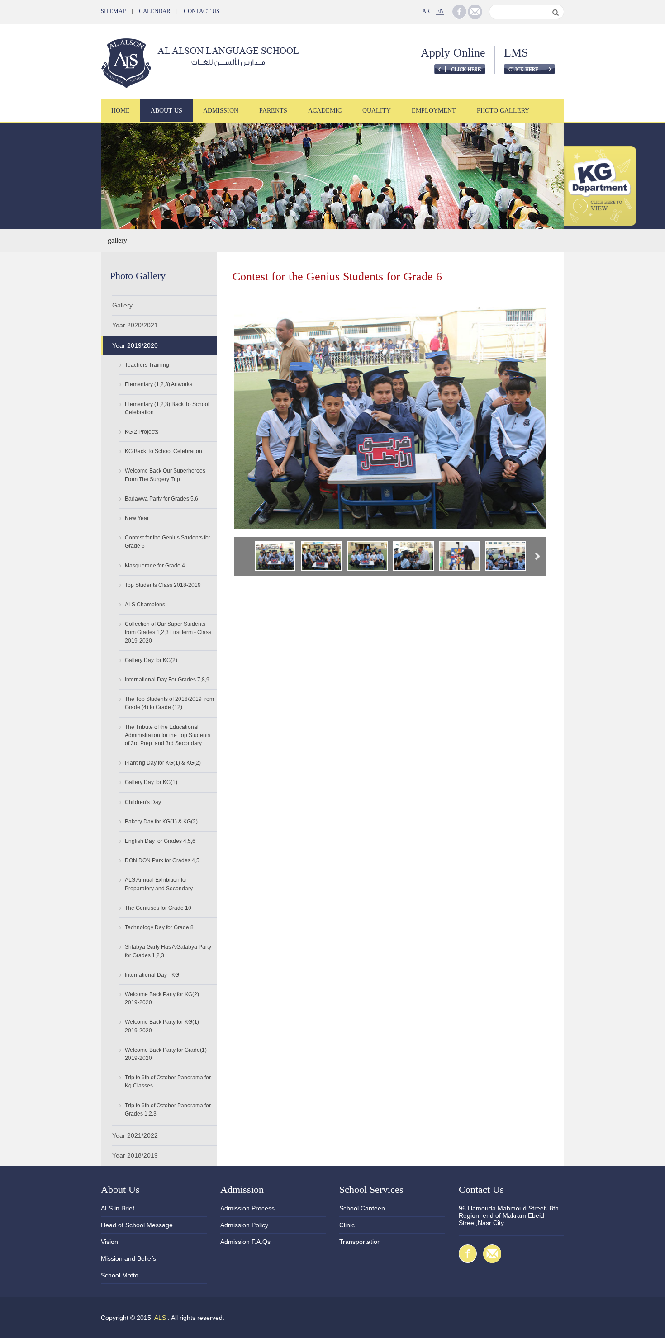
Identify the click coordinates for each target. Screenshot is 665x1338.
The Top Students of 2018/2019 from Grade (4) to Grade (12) (169, 703)
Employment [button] (434, 110)
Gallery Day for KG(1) (151, 782)
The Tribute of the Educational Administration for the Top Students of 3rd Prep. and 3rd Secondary (167, 735)
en (440, 11)
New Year (137, 518)
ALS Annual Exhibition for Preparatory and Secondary (159, 884)
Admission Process (247, 1208)
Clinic (347, 1225)
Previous (245, 557)
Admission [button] (220, 110)
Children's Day (143, 802)
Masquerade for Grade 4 (155, 566)
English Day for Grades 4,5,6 (160, 841)
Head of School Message (137, 1225)
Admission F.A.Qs (245, 1241)
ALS (160, 1317)
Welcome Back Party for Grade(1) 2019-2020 (166, 1054)
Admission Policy (244, 1225)
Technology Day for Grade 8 (159, 927)
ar (426, 11)
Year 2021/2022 (135, 1135)
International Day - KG (152, 975)
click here (459, 69)
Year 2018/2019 (135, 1155)
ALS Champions (145, 604)
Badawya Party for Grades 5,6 (161, 499)
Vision (109, 1241)
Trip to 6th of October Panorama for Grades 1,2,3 (168, 1109)
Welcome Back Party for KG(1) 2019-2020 (162, 1026)
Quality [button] (376, 110)
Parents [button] (273, 110)
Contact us (201, 11)
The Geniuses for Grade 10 (158, 908)
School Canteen (362, 1208)
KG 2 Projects (141, 432)
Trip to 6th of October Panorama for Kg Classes (168, 1081)
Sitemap (113, 11)
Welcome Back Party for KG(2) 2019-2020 (162, 998)
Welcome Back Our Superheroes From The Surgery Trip (165, 475)
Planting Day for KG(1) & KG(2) (163, 763)
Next (535, 557)
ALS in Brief (117, 1208)
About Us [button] (166, 110)
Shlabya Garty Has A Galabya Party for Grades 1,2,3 (168, 951)
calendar (155, 11)
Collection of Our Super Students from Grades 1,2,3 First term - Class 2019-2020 (168, 632)
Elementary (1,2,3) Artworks (158, 384)
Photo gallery (503, 110)
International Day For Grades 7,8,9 (167, 679)
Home (120, 110)
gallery (117, 240)
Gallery (122, 305)
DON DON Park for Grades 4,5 (162, 860)
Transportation (360, 1241)
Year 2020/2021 (135, 325)
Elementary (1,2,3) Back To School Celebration (167, 408)
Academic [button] (325, 110)
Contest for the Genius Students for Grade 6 (167, 541)
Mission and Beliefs (128, 1258)
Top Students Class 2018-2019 (163, 585)
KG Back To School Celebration (163, 451)
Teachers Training (147, 365)
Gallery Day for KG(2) (151, 660)
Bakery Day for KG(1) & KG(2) (161, 821)
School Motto (119, 1275)
